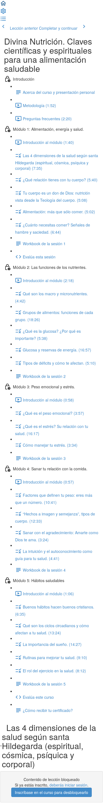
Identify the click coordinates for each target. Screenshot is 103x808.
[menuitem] (3, 12)
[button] (3, 5)
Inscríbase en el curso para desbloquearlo (51, 792)
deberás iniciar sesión (68, 785)
